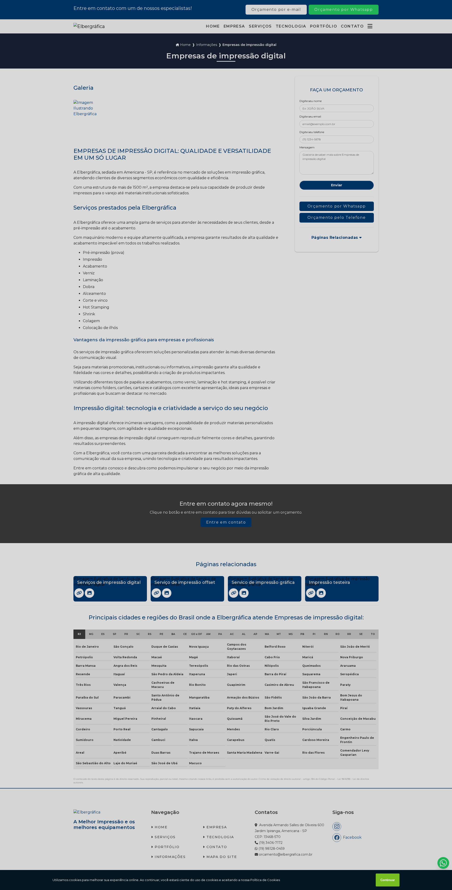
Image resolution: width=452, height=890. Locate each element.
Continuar (387, 880)
